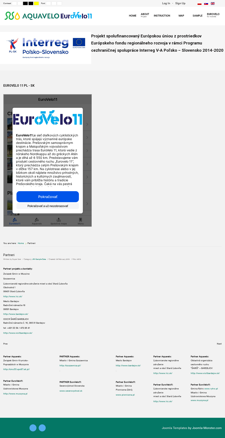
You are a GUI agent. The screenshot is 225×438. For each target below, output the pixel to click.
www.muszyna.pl (199, 400)
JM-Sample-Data (39, 259)
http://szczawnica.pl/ (70, 365)
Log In (166, 3)
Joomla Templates (174, 428)
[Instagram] (42, 427)
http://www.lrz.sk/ (12, 296)
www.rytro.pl (211, 388)
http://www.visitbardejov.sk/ (17, 333)
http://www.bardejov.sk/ (15, 314)
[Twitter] (32, 427)
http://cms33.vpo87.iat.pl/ (16, 369)
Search (190, 3)
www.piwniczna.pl (125, 394)
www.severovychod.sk (71, 390)
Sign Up (180, 3)
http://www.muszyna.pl (15, 393)
